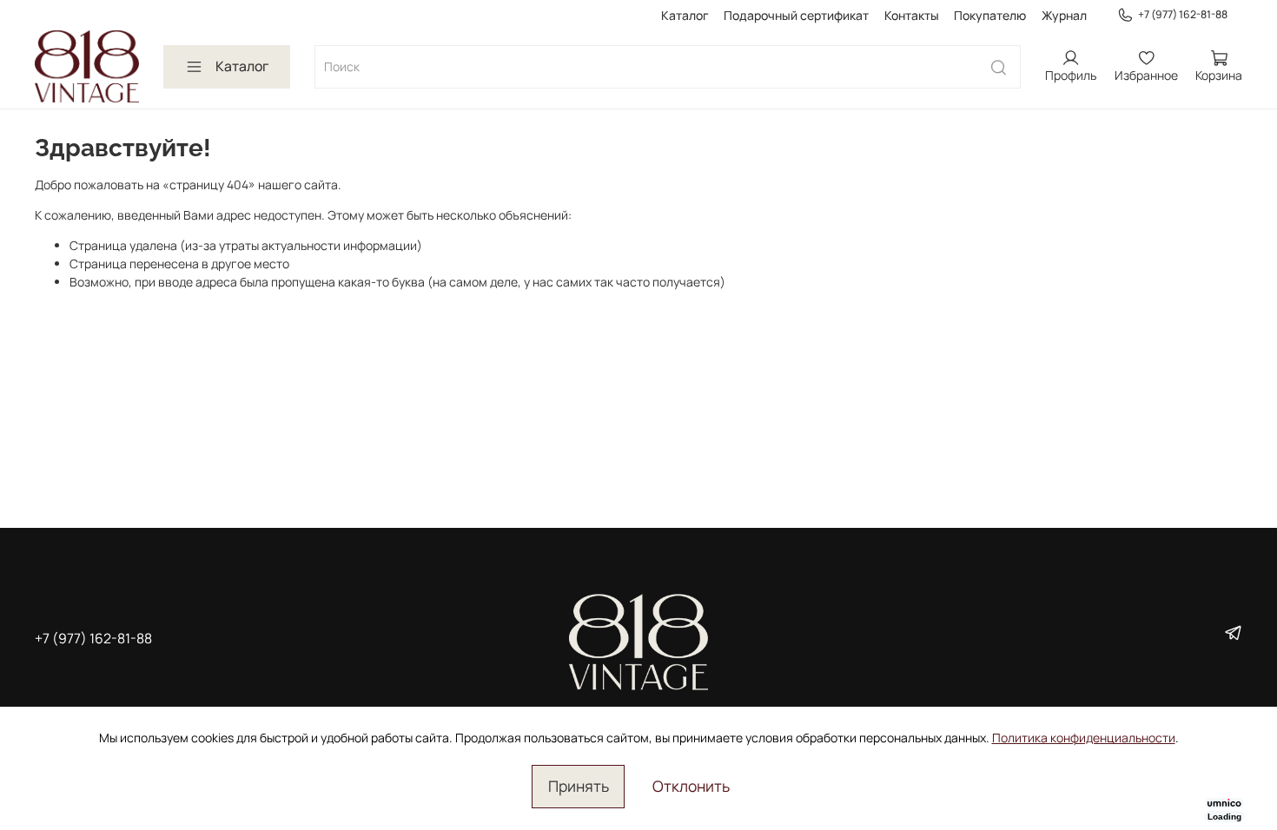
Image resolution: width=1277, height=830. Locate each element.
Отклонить (691, 785)
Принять (578, 785)
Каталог (685, 15)
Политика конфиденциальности (1083, 737)
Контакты (911, 15)
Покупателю (990, 15)
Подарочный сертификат (796, 15)
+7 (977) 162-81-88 (1182, 14)
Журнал (1064, 15)
